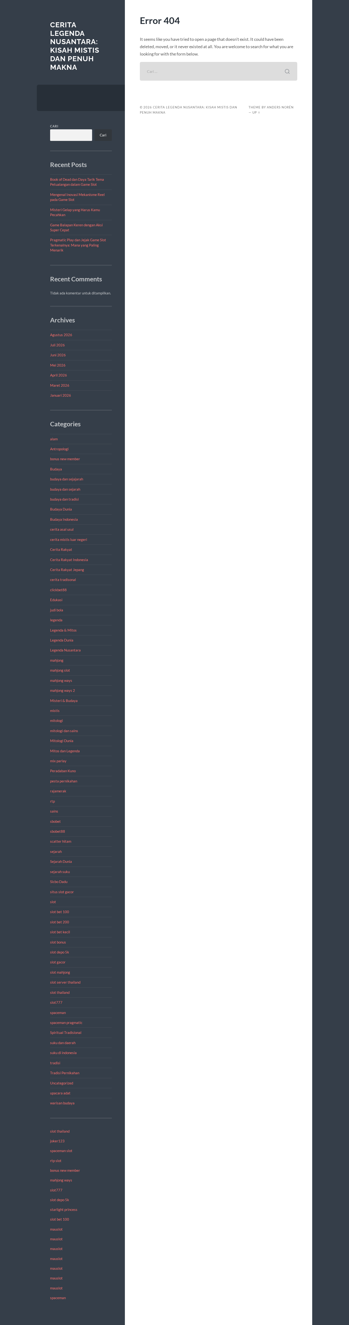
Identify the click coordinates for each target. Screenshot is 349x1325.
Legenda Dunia (61, 640)
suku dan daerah (62, 1043)
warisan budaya (62, 1103)
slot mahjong (60, 972)
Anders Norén (280, 107)
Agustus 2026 (61, 335)
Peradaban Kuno (63, 771)
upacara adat (60, 1093)
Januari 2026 (60, 395)
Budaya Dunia (61, 509)
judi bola (56, 610)
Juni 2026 (58, 355)
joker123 (57, 1141)
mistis (55, 710)
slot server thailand (65, 982)
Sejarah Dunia (61, 861)
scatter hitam (60, 841)
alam (54, 439)
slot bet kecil (60, 932)
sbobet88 (57, 831)
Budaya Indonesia (64, 519)
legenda (56, 620)
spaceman (58, 1012)
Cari (54, 126)
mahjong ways (61, 680)
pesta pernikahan (63, 781)
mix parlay (58, 761)
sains (54, 811)
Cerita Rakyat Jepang (67, 569)
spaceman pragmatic (66, 1022)
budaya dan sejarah (65, 489)
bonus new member (65, 459)
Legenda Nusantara (65, 650)
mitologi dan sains (64, 731)
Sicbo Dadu (58, 881)
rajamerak (58, 791)
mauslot (56, 1229)
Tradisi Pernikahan (64, 1073)
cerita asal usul (62, 529)
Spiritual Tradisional (65, 1032)
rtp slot (55, 1160)
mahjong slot (60, 670)
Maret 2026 (59, 385)
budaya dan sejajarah (66, 479)
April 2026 (58, 375)
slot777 (56, 1002)
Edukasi (56, 600)
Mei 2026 (58, 365)
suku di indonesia (63, 1053)
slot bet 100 (59, 912)
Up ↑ (256, 112)
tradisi (55, 1063)
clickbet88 (58, 590)
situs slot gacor (62, 892)
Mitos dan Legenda (65, 751)
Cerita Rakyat (61, 549)
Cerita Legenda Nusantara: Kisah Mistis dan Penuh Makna (74, 46)
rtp (52, 801)
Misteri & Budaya (64, 700)
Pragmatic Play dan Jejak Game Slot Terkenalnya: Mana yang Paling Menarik (78, 245)
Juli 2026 (57, 345)
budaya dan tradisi (64, 499)
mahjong (56, 660)
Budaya (56, 469)
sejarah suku (60, 871)
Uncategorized (61, 1083)
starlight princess (63, 1209)
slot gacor (58, 962)
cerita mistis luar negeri (68, 539)
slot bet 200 (59, 922)
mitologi (56, 720)
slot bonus (58, 942)
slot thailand (60, 992)
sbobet (55, 821)
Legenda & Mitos (63, 630)
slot (53, 902)
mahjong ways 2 (62, 690)
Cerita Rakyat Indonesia (69, 560)
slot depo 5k (59, 952)
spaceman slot (61, 1150)
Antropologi (59, 449)
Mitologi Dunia (61, 741)
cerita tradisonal (63, 579)
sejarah (56, 851)
